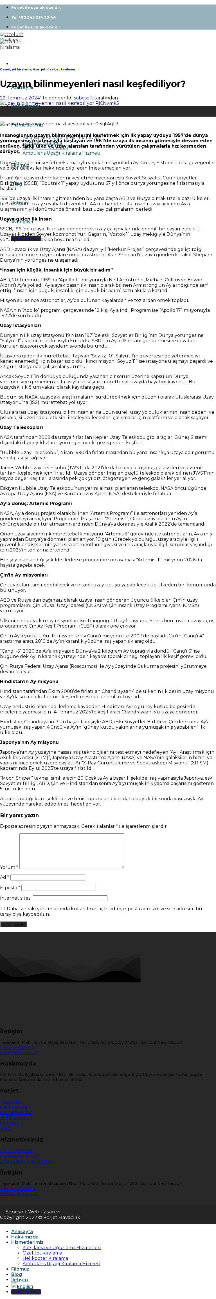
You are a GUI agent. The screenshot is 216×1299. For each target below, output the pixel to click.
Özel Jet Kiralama (42, 1253)
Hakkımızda (25, 106)
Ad (4, 877)
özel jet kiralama (61, 69)
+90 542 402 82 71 (18, 1047)
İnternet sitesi (16, 898)
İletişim (19, 1279)
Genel (5, 69)
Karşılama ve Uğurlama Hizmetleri (61, 1247)
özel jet (39, 69)
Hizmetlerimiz (27, 1242)
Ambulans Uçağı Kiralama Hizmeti (61, 153)
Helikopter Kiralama (45, 1258)
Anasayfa (22, 1231)
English (25, 221)
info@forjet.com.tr (19, 1052)
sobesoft (83, 98)
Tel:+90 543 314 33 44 (33, 17)
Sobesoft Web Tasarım (33, 1212)
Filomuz (20, 1269)
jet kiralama (21, 69)
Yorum (9, 867)
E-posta (10, 887)
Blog (16, 1274)
